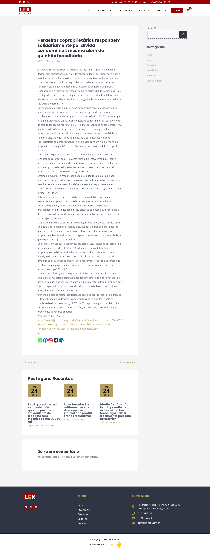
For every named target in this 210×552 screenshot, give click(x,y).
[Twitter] (28, 2)
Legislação (152, 70)
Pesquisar (152, 27)
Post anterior (31, 362)
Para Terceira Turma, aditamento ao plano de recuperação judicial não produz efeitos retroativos (79, 410)
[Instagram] (24, 2)
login (62, 456)
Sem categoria (154, 80)
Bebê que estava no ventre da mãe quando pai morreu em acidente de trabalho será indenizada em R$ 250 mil (44, 413)
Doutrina (151, 65)
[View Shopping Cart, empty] (188, 10)
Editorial (82, 518)
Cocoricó (111, 544)
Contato (82, 523)
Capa (30, 425)
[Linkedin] (61, 340)
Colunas (151, 60)
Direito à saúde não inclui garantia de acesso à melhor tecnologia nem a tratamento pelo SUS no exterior (115, 411)
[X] (56, 340)
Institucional (84, 509)
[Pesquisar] (183, 34)
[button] (113, 10)
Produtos (83, 514)
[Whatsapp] (40, 340)
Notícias (55, 61)
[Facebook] (20, 2)
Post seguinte (129, 362)
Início (81, 505)
